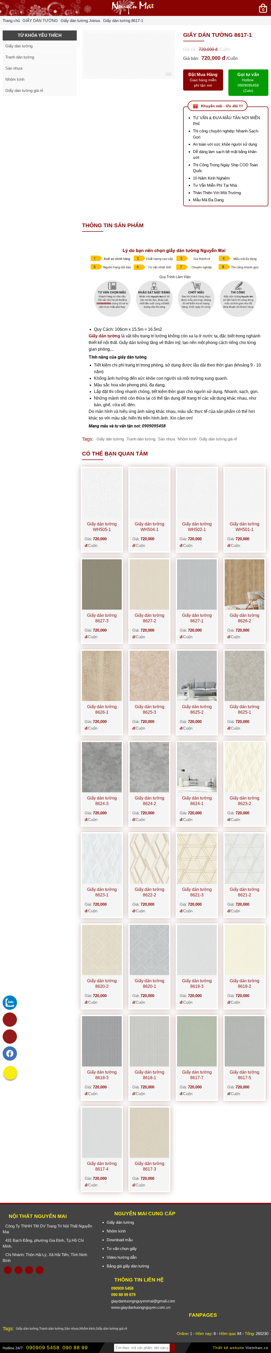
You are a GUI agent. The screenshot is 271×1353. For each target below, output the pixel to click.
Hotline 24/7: (13, 1348)
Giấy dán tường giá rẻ (218, 439)
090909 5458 (43, 1347)
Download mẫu (120, 1240)
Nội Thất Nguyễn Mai (38, 1216)
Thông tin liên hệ (139, 1280)
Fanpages (203, 1315)
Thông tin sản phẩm (113, 225)
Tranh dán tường (141, 439)
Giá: (96, 542)
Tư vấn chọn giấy (122, 1248)
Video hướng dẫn (122, 1257)
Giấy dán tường (104, 336)
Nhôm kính (187, 439)
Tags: (87, 439)
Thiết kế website (228, 1348)
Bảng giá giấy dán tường (128, 1266)
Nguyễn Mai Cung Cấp (144, 1213)
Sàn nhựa (166, 439)
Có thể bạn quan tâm (115, 453)
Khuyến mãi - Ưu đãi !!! (222, 106)
